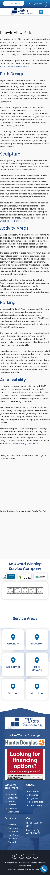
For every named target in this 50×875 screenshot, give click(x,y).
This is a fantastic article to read (14, 66)
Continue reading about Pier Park (26, 443)
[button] (41, 12)
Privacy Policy (11, 870)
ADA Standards (37, 870)
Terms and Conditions (24, 870)
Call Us (30, 818)
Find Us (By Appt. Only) (33, 831)
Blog (29, 866)
